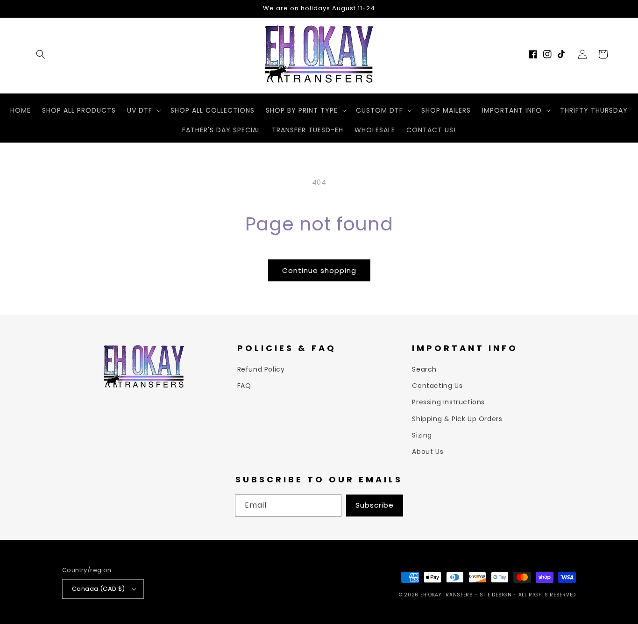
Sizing (422, 435)
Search (424, 369)
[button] (40, 54)
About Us (427, 451)
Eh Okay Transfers (446, 594)
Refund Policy (261, 369)
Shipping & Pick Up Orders (457, 418)
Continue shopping (319, 270)
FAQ (244, 385)
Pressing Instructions (448, 402)
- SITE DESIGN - (496, 594)
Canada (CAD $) (98, 588)
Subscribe (374, 505)
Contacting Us (437, 385)
